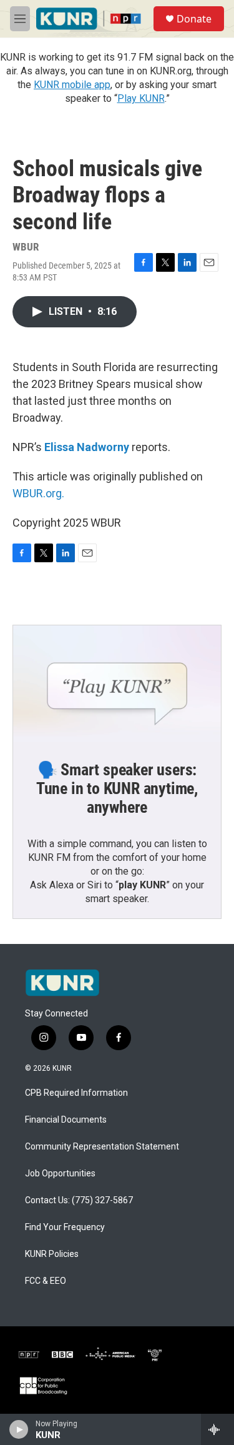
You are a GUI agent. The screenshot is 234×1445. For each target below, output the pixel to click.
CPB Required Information (76, 1093)
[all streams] (217, 1429)
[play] (19, 1429)
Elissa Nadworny (86, 447)
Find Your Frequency (65, 1227)
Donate (194, 18)
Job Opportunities (60, 1173)
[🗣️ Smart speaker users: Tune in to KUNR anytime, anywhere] (117, 683)
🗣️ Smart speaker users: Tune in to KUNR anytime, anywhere (117, 788)
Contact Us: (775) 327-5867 (79, 1200)
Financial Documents (66, 1120)
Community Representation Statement (102, 1146)
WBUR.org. (38, 493)
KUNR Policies (52, 1254)
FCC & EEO (45, 1281)
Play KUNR (141, 98)
